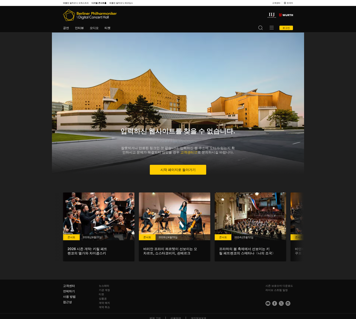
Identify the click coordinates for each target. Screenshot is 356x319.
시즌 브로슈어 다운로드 (279, 285)
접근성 (67, 302)
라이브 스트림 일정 (277, 290)
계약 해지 (104, 302)
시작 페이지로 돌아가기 (178, 170)
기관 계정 (104, 290)
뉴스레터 (104, 285)
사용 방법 (69, 296)
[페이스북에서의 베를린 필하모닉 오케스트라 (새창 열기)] (274, 303)
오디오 (94, 28)
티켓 (108, 28)
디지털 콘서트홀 (99, 3)
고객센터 (276, 3)
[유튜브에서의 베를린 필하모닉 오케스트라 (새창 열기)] (268, 303)
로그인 (286, 27)
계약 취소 (104, 307)
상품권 (103, 298)
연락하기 (69, 291)
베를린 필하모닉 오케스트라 (76, 3)
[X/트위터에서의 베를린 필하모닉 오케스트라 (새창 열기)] (281, 303)
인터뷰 (79, 28)
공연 (66, 28)
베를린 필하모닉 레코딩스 (121, 3)
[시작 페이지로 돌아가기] (90, 15)
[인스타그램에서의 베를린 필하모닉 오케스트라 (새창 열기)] (288, 303)
